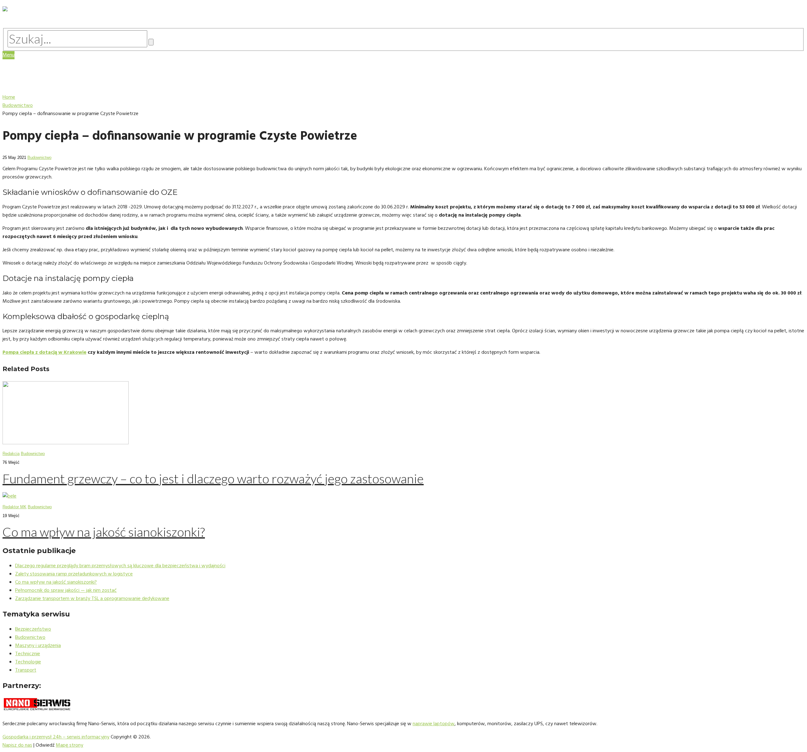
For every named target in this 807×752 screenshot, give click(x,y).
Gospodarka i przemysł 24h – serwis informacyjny (56, 737)
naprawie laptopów (434, 724)
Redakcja (11, 453)
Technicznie (27, 654)
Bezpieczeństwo (33, 629)
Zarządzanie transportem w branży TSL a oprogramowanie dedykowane (92, 599)
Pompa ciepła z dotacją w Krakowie (44, 352)
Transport (25, 670)
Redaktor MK (14, 506)
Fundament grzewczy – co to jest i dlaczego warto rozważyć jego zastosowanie (213, 478)
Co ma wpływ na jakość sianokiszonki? (104, 531)
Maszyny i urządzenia (45, 79)
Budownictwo (39, 157)
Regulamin (30, 73)
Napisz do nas (17, 745)
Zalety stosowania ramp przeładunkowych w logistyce (74, 574)
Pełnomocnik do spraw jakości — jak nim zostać (66, 590)
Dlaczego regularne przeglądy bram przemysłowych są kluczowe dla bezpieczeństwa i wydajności (120, 566)
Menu (9, 55)
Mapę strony (69, 745)
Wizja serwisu (34, 67)
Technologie (33, 85)
